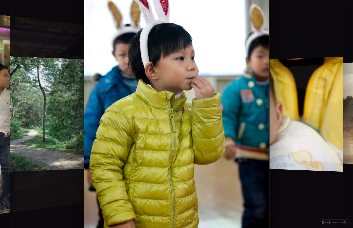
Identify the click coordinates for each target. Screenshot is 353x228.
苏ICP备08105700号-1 (334, 222)
